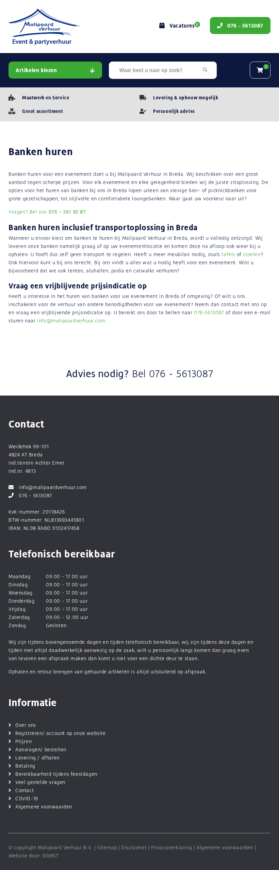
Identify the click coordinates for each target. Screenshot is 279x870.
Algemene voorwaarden (43, 806)
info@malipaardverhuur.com (71, 320)
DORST (51, 855)
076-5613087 (209, 312)
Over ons (25, 725)
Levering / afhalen (37, 757)
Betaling (25, 766)
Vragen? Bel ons (47, 212)
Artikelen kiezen (36, 70)
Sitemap (107, 847)
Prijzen (23, 741)
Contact (24, 790)
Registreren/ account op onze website (60, 733)
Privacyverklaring (171, 847)
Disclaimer (134, 847)
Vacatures (183, 25)
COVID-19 (26, 798)
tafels (228, 254)
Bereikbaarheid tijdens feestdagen (56, 774)
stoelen (251, 254)
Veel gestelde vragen (40, 782)
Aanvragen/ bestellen (40, 749)
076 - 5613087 (181, 374)
